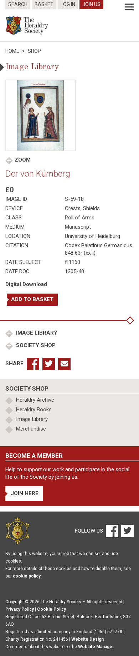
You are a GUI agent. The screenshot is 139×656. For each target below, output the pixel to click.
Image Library (36, 333)
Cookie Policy (51, 609)
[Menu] (129, 7)
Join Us (91, 4)
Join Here (24, 493)
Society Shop (35, 345)
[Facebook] (111, 530)
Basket (44, 4)
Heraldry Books (34, 409)
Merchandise (31, 429)
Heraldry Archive (35, 400)
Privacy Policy (19, 609)
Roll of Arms (79, 217)
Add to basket (32, 299)
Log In (68, 4)
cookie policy (27, 576)
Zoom (23, 160)
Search (17, 4)
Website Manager (96, 646)
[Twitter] (126, 530)
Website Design (87, 639)
